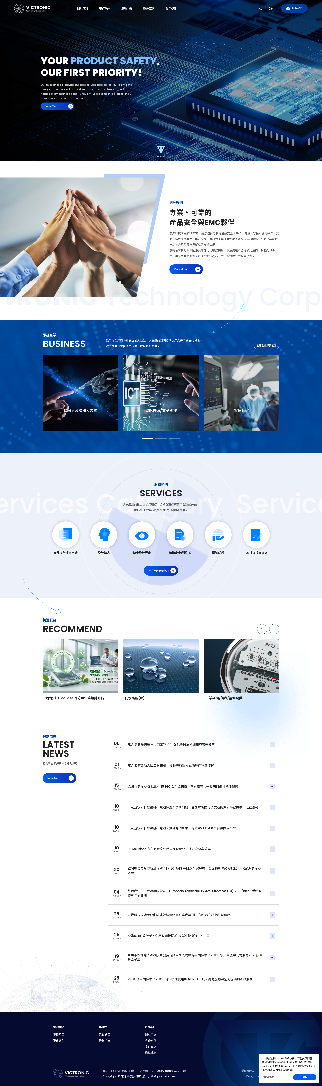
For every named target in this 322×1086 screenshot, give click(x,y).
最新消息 (127, 8)
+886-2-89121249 (121, 1071)
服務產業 (58, 1035)
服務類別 (58, 1041)
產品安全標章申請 (65, 553)
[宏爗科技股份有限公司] (32, 8)
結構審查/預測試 (180, 553)
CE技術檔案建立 (256, 553)
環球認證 (218, 553)
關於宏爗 (83, 8)
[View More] (80, 393)
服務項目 (105, 8)
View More (193, 744)
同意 (304, 1077)
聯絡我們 (150, 1053)
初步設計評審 (142, 553)
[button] (261, 8)
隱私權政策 (268, 1077)
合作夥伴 (171, 8)
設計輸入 (104, 553)
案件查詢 (149, 8)
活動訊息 (104, 1035)
